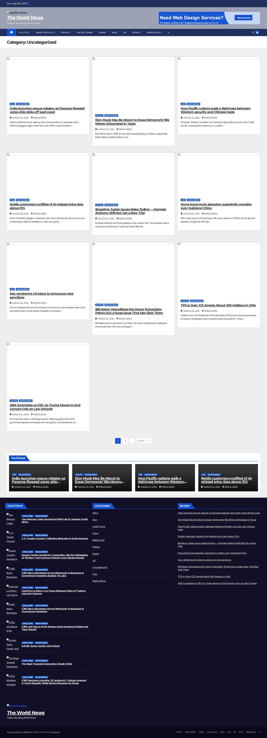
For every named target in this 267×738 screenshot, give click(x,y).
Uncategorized (23, 104)
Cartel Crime (84, 32)
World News (39, 118)
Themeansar (55, 732)
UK (124, 32)
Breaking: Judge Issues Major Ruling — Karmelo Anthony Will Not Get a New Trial (130, 211)
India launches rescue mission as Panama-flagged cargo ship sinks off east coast (47, 110)
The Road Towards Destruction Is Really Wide (47, 664)
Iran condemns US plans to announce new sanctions (42, 295)
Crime (102, 32)
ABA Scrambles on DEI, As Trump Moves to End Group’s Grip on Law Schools (45, 407)
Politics (24, 32)
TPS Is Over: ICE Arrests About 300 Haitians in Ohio (218, 305)
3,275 (141, 440)
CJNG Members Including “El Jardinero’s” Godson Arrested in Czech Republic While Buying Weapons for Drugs (54, 682)
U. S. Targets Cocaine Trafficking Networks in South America (55, 538)
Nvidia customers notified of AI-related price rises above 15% (46, 206)
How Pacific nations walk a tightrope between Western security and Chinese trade (215, 110)
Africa (136, 32)
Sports (65, 32)
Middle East (154, 32)
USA (94, 574)
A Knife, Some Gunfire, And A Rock (41, 646)
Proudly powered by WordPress (20, 732)
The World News (25, 17)
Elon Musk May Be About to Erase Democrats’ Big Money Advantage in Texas (132, 121)
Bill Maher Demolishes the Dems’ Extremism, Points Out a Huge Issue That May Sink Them (129, 311)
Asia (114, 32)
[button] (253, 32)
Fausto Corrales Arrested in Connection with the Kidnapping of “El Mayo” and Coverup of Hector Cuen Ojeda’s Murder (55, 556)
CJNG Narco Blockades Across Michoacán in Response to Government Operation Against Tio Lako (53, 574)
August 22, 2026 (20, 118)
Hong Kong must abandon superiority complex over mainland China (216, 206)
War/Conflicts (45, 32)
